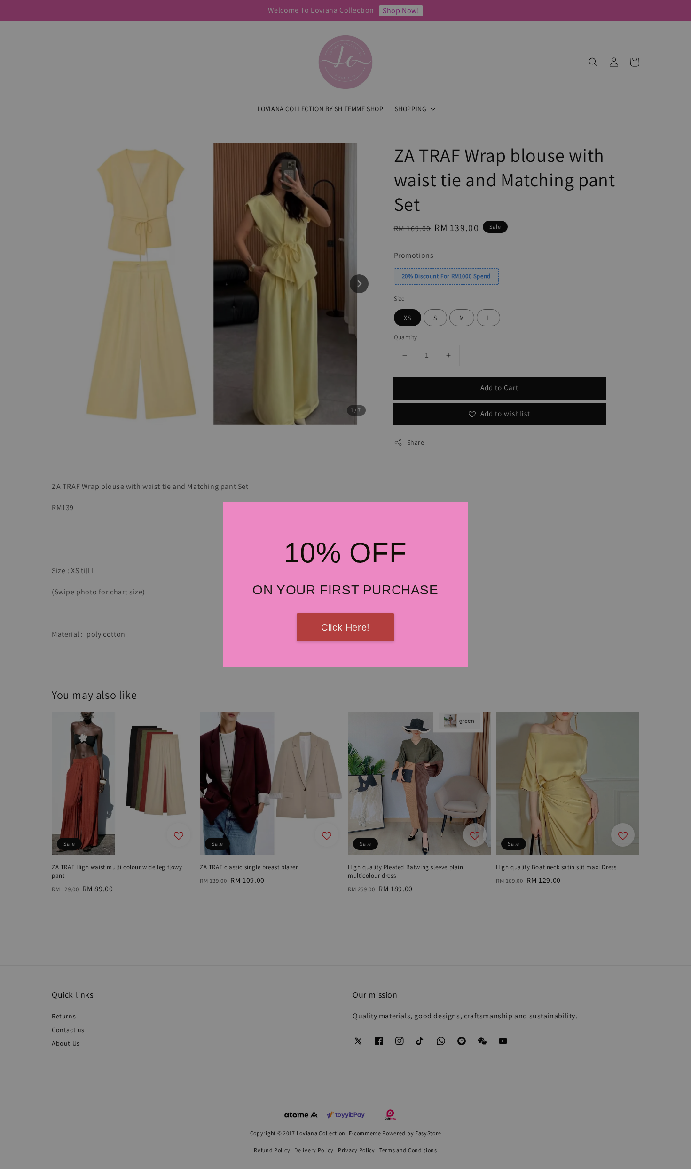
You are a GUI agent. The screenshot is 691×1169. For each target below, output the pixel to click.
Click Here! (345, 627)
